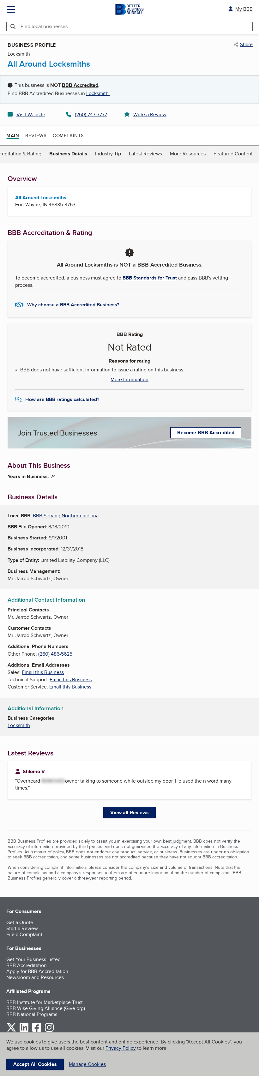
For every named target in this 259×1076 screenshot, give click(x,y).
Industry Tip (108, 153)
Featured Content (233, 153)
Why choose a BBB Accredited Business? (73, 304)
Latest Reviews (145, 153)
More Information (129, 379)
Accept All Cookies (35, 1064)
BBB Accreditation (26, 965)
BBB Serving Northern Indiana (66, 515)
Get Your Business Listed (33, 959)
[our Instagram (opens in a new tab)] (49, 1030)
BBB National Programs (31, 1014)
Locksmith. (98, 93)
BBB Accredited (80, 85)
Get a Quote (19, 922)
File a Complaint (24, 934)
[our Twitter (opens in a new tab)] (11, 1030)
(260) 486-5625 (55, 654)
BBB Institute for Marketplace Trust (44, 1002)
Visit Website (30, 114)
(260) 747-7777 (91, 114)
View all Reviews (129, 812)
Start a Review (22, 928)
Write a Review (149, 114)
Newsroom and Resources (35, 977)
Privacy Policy (120, 1048)
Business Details (68, 153)
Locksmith (19, 725)
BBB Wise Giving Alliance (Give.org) (45, 1008)
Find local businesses (44, 26)
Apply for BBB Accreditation (37, 971)
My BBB (244, 9)
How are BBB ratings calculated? (62, 399)
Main (12, 135)
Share (246, 44)
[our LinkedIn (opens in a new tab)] (24, 1030)
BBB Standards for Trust (150, 277)
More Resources (188, 153)
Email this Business (43, 672)
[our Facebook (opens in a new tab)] (37, 1030)
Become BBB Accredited (205, 432)
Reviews (35, 135)
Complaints (68, 135)
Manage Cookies (87, 1064)
